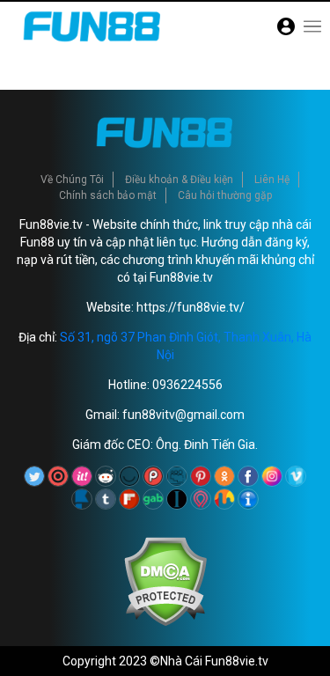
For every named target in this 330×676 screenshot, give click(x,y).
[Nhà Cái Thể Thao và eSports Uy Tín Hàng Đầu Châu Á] (92, 47)
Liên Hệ (272, 179)
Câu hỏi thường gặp (225, 195)
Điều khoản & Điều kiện (179, 179)
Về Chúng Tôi (72, 179)
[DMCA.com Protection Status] (165, 622)
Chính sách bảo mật (108, 195)
